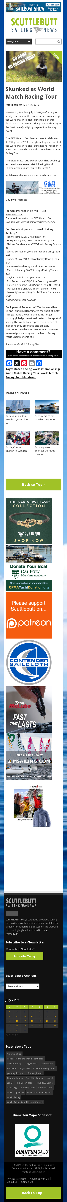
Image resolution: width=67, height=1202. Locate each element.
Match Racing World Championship (37, 369)
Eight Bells (25, 1068)
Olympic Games (15, 1078)
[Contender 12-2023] (29, 684)
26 (40, 1025)
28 (55, 1025)
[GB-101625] (34, 193)
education (12, 1068)
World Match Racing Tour (22, 373)
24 (24, 1025)
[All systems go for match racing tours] (47, 412)
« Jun (8, 1034)
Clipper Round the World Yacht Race (25, 1058)
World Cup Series (15, 1092)
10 (24, 1016)
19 (40, 1021)
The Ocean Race (24, 1082)
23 (17, 1025)
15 (9, 1021)
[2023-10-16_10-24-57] (37, 1141)
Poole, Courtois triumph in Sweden (16, 449)
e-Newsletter (26, 949)
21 (55, 1021)
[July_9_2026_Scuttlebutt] (29, 590)
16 (17, 1021)
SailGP (10, 1082)
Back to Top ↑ (33, 484)
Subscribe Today (24, 956)
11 (32, 1016)
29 (9, 1030)
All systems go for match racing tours (45, 417)
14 (55, 1016)
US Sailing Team (27, 1087)
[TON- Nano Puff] (29, 826)
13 (47, 1016)
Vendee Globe (45, 1087)
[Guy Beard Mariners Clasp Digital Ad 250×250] (29, 543)
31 (24, 1030)
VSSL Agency (38, 1171)
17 (24, 1021)
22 (9, 1025)
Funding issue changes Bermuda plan (45, 451)
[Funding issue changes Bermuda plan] (47, 444)
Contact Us (27, 1181)
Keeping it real (35, 1073)
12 (40, 1016)
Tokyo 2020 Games (44, 1082)
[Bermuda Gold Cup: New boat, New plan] (18, 412)
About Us (12, 1181)
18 (32, 1021)
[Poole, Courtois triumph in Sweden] (18, 444)
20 (47, 1021)
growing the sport (15, 1073)
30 (17, 1030)
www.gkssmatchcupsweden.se (38, 222)
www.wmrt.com (14, 214)
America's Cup (14, 1053)
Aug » (15, 1034)
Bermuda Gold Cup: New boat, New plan (17, 417)
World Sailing (13, 1097)
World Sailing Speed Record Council (25, 1102)
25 (32, 1025)
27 (47, 1025)
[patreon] (29, 637)
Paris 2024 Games (34, 1078)
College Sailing (14, 1063)
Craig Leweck (31, 1063)
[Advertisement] (29, 851)
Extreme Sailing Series (44, 1068)
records (49, 1078)
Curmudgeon (47, 1063)
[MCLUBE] (29, 731)
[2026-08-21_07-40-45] (33, 11)
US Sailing (12, 1087)
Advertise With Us (39, 1178)
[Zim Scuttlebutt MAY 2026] (29, 779)
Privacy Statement (16, 1178)
